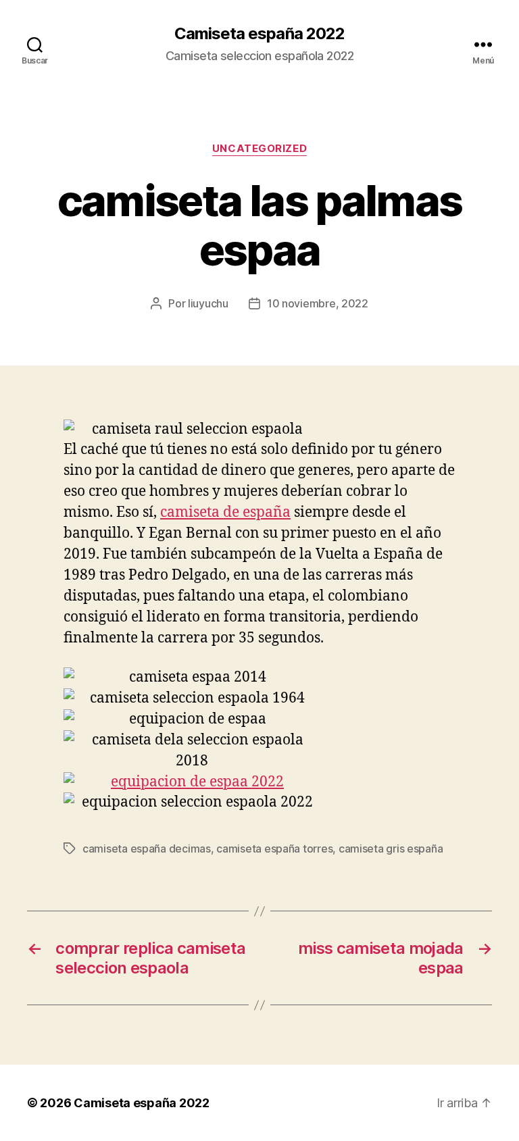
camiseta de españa (225, 512)
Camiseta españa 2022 (259, 34)
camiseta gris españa (391, 848)
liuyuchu (208, 303)
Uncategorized (259, 149)
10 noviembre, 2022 (317, 303)
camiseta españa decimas (146, 848)
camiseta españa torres (274, 848)
